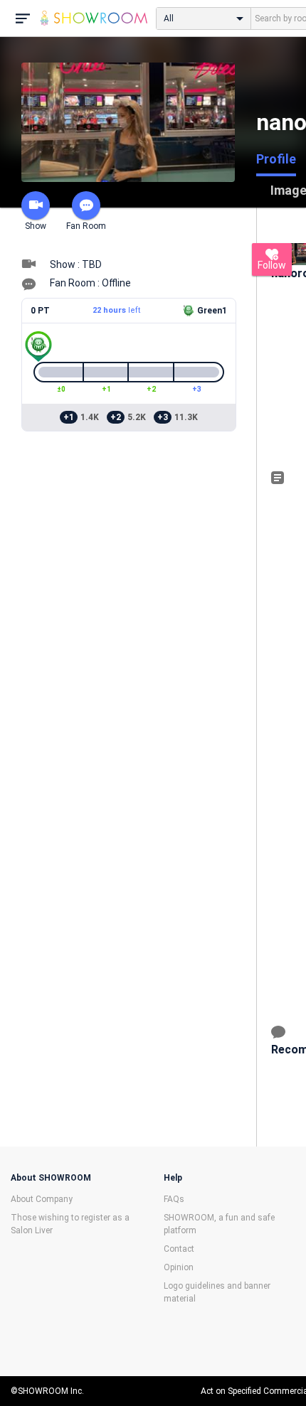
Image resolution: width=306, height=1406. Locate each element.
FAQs (174, 1199)
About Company (42, 1199)
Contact (179, 1249)
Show (35, 226)
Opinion (179, 1267)
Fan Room (86, 226)
